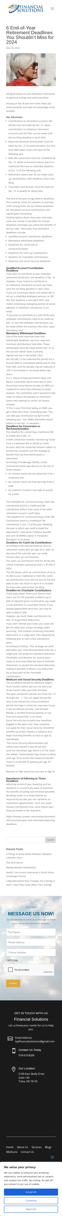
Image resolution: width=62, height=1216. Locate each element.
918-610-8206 (26, 1055)
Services (36, 1147)
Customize (31, 1200)
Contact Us (27, 1152)
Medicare (11, 1152)
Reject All (31, 1209)
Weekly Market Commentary (21, 867)
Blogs (48, 1147)
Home (10, 1147)
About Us (22, 1147)
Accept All (31, 1192)
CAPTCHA (12, 960)
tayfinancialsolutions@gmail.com (35, 1041)
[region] (31, 1189)
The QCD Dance (14, 862)
